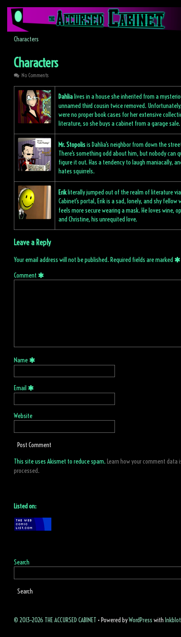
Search (21, 562)
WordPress (140, 620)
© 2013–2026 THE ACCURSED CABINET (55, 620)
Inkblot (173, 620)
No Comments (35, 75)
